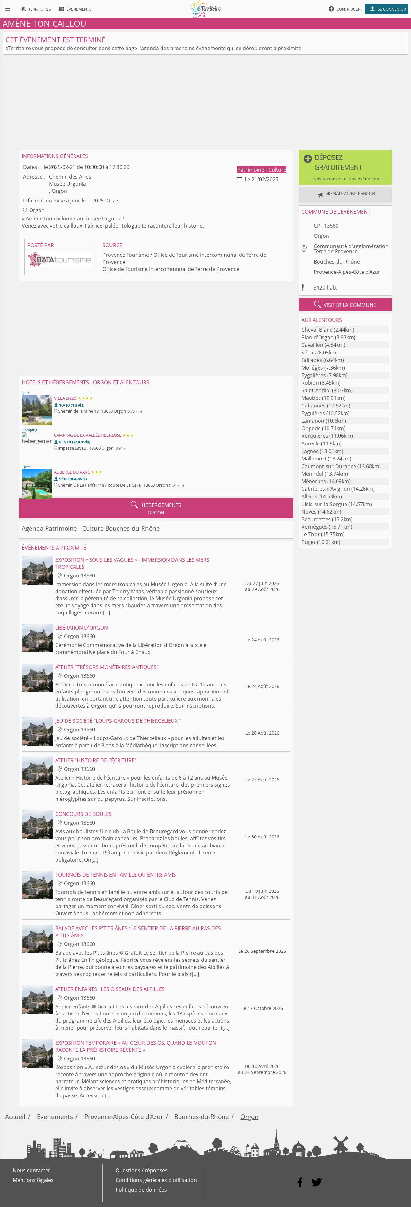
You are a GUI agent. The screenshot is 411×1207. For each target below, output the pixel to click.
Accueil (15, 1116)
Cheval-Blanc (317, 329)
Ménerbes (314, 481)
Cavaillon (312, 344)
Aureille (311, 443)
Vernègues (315, 526)
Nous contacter (31, 1170)
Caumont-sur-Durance (329, 466)
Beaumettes (316, 519)
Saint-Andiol (316, 390)
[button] (345, 167)
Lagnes (310, 451)
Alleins (309, 496)
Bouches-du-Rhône (337, 261)
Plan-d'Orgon (318, 337)
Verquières (315, 435)
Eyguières (313, 413)
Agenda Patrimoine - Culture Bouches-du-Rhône (91, 528)
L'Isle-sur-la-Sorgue (324, 504)
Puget (309, 542)
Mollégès (312, 367)
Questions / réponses (142, 1170)
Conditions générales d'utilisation (156, 1180)
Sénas (309, 352)
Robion (310, 382)
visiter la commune (345, 304)
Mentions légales (33, 1180)
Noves (309, 511)
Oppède (311, 428)
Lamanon (313, 420)
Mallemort (314, 458)
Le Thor (311, 534)
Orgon (321, 235)
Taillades (312, 359)
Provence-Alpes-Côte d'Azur (347, 271)
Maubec (311, 397)
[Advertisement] (205, 102)
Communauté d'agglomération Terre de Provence (351, 249)
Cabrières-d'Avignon (326, 488)
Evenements (55, 1116)
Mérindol (312, 473)
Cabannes (314, 405)
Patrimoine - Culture (261, 169)
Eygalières (314, 375)
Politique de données (141, 1189)
